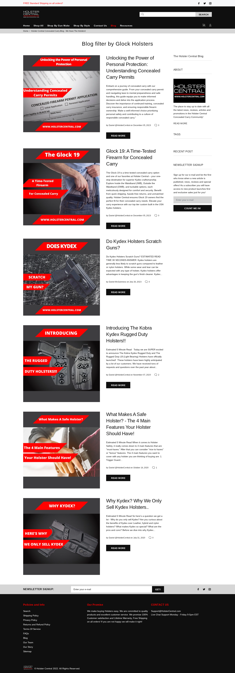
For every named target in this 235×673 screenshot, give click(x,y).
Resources (126, 25)
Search (26, 611)
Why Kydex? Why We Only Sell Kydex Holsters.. (133, 504)
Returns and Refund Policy (36, 624)
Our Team (28, 642)
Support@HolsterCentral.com (166, 611)
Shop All (38, 25)
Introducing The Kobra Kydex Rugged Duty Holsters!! (129, 334)
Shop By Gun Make (58, 25)
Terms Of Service (32, 629)
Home (26, 25)
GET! (158, 589)
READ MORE (118, 135)
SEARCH (204, 14)
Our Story (28, 647)
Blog (113, 25)
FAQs (26, 633)
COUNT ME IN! (192, 208)
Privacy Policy (30, 620)
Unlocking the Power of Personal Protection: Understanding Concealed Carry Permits (133, 67)
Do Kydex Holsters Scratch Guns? (133, 244)
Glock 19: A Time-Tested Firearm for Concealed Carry (131, 157)
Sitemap (27, 651)
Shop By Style (82, 25)
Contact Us (100, 25)
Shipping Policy (31, 615)
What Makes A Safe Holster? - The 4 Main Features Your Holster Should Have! (128, 424)
